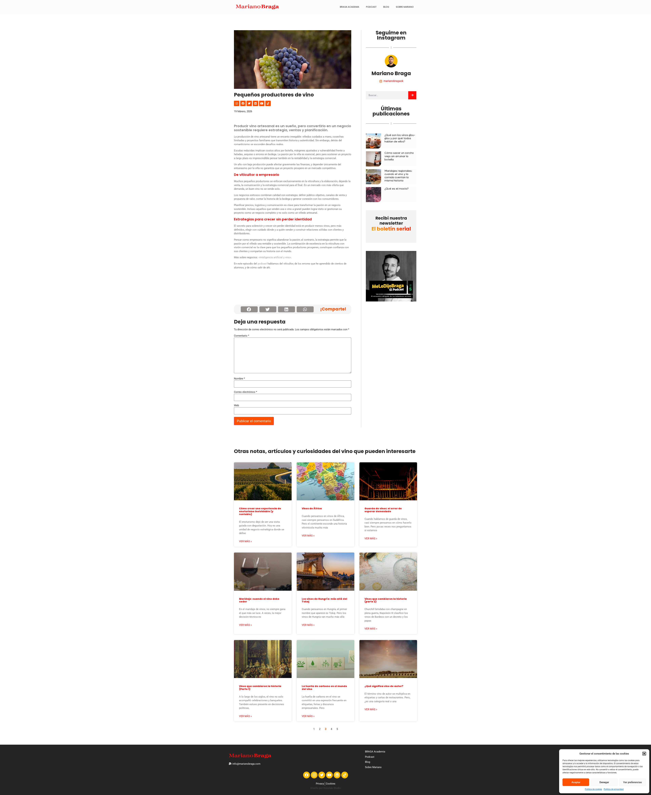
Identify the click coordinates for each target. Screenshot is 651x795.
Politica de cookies (593, 789)
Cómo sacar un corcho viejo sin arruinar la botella (399, 156)
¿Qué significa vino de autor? (383, 686)
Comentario (241, 336)
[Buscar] (412, 95)
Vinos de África (312, 508)
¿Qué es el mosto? (396, 188)
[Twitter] (249, 103)
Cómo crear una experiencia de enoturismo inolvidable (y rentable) (260, 511)
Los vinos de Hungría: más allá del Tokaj (324, 600)
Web (236, 405)
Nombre (239, 378)
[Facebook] (243, 103)
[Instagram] (236, 103)
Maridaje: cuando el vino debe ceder (259, 600)
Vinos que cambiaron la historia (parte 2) (385, 600)
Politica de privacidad (614, 789)
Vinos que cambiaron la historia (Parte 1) (260, 687)
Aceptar (575, 782)
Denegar (604, 782)
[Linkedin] (255, 103)
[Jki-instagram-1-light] (314, 775)
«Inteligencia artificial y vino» (275, 257)
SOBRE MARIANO (405, 6)
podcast (262, 263)
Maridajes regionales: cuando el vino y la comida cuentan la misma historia (398, 175)
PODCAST (371, 6)
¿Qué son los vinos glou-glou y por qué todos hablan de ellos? (399, 138)
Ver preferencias (632, 782)
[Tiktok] (268, 103)
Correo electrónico (245, 392)
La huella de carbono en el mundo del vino (324, 687)
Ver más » (245, 541)
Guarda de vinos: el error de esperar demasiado (383, 510)
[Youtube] (261, 103)
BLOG (386, 6)
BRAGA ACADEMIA (349, 6)
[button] (644, 753)
